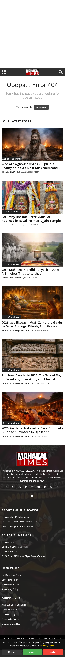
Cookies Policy (8, 614)
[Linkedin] (20, 487)
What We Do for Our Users (14, 605)
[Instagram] (13, 487)
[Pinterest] (26, 487)
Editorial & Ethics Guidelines (15, 547)
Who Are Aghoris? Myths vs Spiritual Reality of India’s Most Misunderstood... (31, 166)
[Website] (52, 487)
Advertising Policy (10, 589)
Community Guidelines (12, 619)
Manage (11, 652)
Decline (53, 652)
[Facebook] (7, 487)
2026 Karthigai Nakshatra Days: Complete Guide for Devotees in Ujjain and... (32, 430)
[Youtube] (32, 496)
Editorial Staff (8, 172)
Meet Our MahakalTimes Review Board (19, 522)
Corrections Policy (10, 580)
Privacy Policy (34, 638)
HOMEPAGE (41, 107)
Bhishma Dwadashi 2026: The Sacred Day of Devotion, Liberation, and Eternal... (31, 377)
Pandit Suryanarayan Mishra (15, 330)
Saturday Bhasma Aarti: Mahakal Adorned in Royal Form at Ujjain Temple (31, 219)
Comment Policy (9, 609)
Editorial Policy (8, 542)
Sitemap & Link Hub (11, 624)
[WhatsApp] (58, 487)
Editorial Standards (10, 551)
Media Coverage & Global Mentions (18, 526)
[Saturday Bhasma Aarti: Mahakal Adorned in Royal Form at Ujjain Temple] (32, 197)
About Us (8, 638)
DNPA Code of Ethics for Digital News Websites (23, 556)
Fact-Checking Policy (11, 575)
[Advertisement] (32, 34)
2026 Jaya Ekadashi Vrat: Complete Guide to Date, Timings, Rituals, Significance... (32, 324)
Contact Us (19, 638)
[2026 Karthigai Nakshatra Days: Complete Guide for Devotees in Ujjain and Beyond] (32, 408)
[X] (46, 487)
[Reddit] (33, 487)
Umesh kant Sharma (11, 225)
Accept (32, 652)
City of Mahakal (11, 211)
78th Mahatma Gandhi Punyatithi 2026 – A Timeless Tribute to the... (31, 272)
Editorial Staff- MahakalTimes (15, 517)
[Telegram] (39, 487)
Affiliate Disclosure (10, 584)
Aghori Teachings (12, 158)
